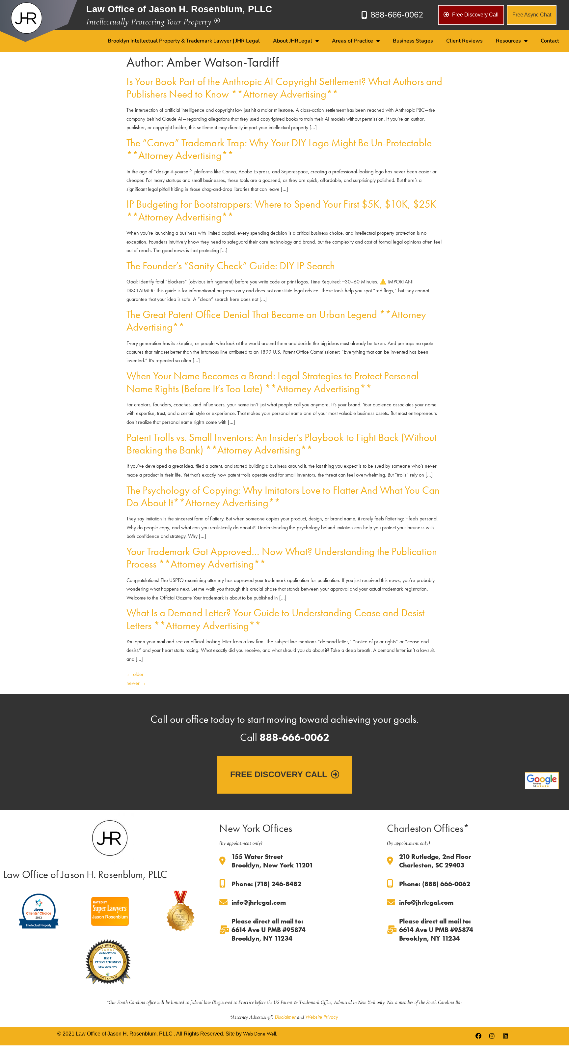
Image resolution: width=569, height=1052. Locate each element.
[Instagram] (492, 1036)
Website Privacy (321, 1016)
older (135, 674)
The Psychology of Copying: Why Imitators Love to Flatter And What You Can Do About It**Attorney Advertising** (283, 496)
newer (136, 683)
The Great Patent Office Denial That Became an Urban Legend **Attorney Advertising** (276, 321)
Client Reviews (464, 40)
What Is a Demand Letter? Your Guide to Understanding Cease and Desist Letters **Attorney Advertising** (275, 619)
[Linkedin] (505, 1036)
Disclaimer (285, 1016)
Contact (550, 40)
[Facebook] (478, 1036)
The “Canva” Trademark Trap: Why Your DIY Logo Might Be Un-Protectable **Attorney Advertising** (279, 149)
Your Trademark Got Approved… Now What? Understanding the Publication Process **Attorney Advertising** (281, 558)
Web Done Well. (260, 1033)
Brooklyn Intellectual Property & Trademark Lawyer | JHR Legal (184, 40)
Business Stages (413, 40)
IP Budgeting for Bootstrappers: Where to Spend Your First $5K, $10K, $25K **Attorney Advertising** (281, 210)
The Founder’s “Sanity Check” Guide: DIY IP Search (230, 266)
